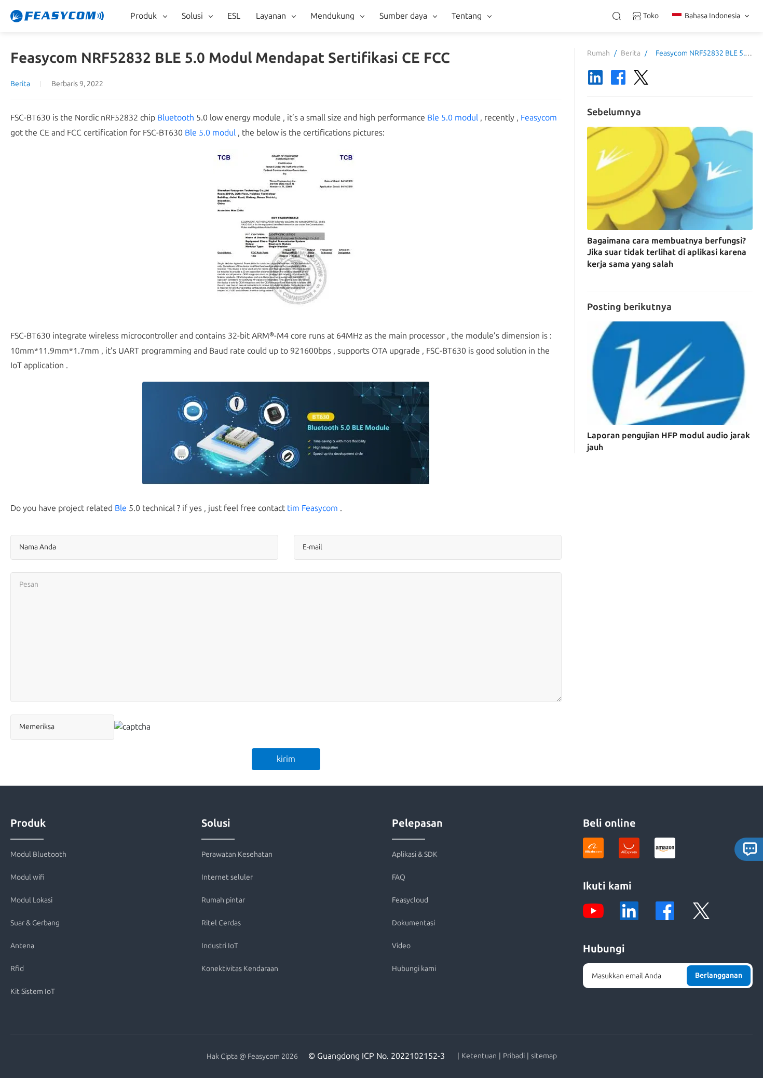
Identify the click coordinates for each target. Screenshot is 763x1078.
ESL (233, 16)
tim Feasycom (312, 508)
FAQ (398, 877)
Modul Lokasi (31, 900)
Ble (121, 508)
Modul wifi (27, 877)
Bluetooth (175, 118)
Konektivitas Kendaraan (239, 968)
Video (401, 945)
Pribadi (514, 1056)
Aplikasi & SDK (415, 854)
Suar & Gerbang (35, 923)
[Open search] (616, 16)
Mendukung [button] (332, 16)
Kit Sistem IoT (32, 991)
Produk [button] (143, 16)
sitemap (544, 1056)
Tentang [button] (467, 16)
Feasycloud (410, 900)
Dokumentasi (413, 923)
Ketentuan (479, 1056)
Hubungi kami (414, 968)
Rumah (598, 53)
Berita (20, 83)
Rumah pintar (223, 900)
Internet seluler (227, 877)
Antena (22, 945)
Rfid (17, 968)
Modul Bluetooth (38, 854)
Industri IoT (219, 945)
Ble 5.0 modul (452, 118)
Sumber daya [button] (403, 16)
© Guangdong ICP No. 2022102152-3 (376, 1056)
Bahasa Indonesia (712, 15)
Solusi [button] (192, 16)
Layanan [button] (271, 16)
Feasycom (539, 118)
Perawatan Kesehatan (236, 854)
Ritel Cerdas (221, 923)
